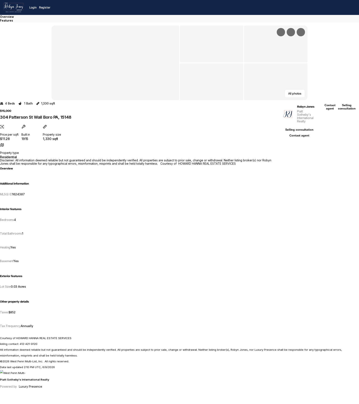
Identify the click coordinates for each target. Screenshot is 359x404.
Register (44, 7)
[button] (115, 63)
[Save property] (291, 32)
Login (33, 7)
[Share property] (301, 32)
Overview (7, 16)
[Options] (281, 32)
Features (6, 20)
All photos (294, 93)
